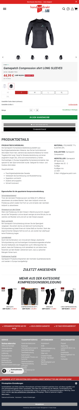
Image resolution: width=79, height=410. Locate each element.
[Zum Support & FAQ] (68, 9)
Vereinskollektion (27, 361)
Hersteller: (60, 158)
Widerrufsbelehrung (48, 348)
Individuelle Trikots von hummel (29, 358)
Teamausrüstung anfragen (27, 365)
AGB (42, 346)
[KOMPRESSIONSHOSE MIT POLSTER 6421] (29, 299)
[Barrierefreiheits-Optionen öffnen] (4, 370)
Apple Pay (64, 346)
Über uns (44, 353)
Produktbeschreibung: (13, 145)
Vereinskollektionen (28, 343)
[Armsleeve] (49, 299)
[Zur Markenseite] (6, 65)
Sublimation (25, 355)
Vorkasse (64, 359)
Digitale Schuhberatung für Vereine (28, 370)
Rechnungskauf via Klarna (68, 356)
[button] (5, 9)
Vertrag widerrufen (9, 343)
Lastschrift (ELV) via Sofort (68, 349)
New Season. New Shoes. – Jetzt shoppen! (39, 2)
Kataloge (24, 346)
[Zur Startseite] (39, 9)
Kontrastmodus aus (16, 371)
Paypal (63, 343)
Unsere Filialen (46, 356)
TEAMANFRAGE (39, 129)
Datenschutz (45, 351)
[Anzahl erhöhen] (37, 110)
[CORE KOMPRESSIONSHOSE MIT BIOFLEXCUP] (69, 299)
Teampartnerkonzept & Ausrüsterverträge (29, 349)
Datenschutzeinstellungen (11, 365)
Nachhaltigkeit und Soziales (48, 363)
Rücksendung (6, 356)
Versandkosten (7, 348)
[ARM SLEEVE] (10, 299)
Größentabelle (73, 104)
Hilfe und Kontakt (8, 346)
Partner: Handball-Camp (47, 359)
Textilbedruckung (27, 352)
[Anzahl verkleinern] (31, 110)
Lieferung (5, 353)
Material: (58, 145)
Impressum (45, 343)
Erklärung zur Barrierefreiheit (7, 361)
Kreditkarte (65, 352)
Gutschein (5, 358)
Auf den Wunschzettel (40, 124)
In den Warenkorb (39, 117)
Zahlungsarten (7, 351)
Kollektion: (60, 152)
